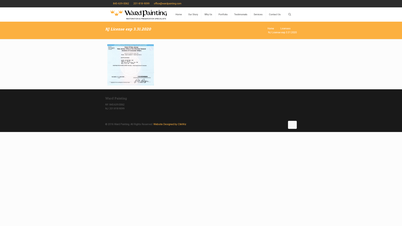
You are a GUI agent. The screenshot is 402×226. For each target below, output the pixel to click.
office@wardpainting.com (167, 3)
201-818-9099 (141, 3)
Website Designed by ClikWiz (169, 124)
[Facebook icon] (290, 3)
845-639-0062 (121, 3)
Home (270, 28)
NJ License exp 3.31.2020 (282, 32)
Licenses (285, 28)
